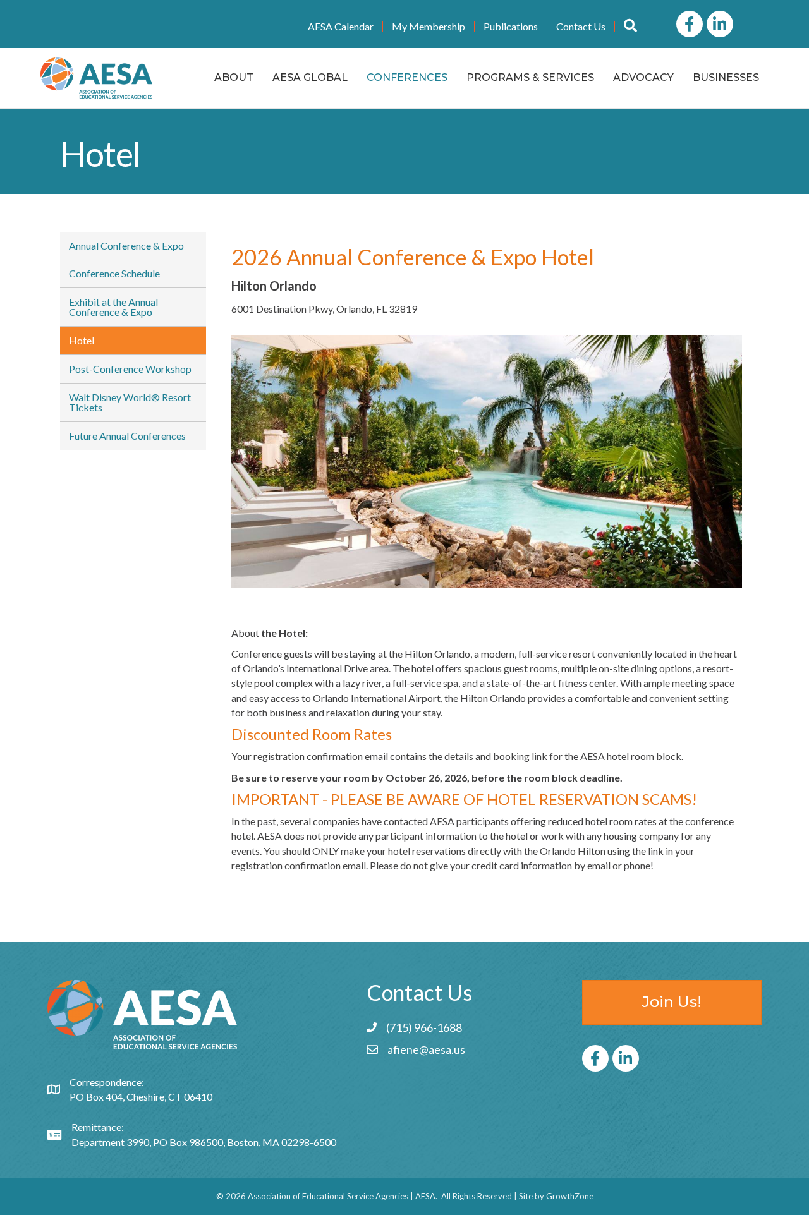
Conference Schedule (114, 273)
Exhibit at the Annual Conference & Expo (113, 307)
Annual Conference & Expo (126, 245)
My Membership (428, 26)
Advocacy (643, 77)
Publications (511, 26)
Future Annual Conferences (127, 436)
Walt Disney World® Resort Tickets (130, 402)
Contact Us (580, 26)
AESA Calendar (341, 26)
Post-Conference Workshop (130, 369)
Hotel (81, 340)
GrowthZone (569, 1196)
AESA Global (310, 77)
